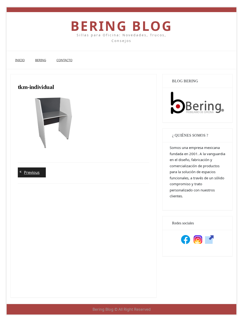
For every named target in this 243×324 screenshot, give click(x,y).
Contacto (64, 60)
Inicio (20, 60)
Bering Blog (121, 25)
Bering (40, 60)
